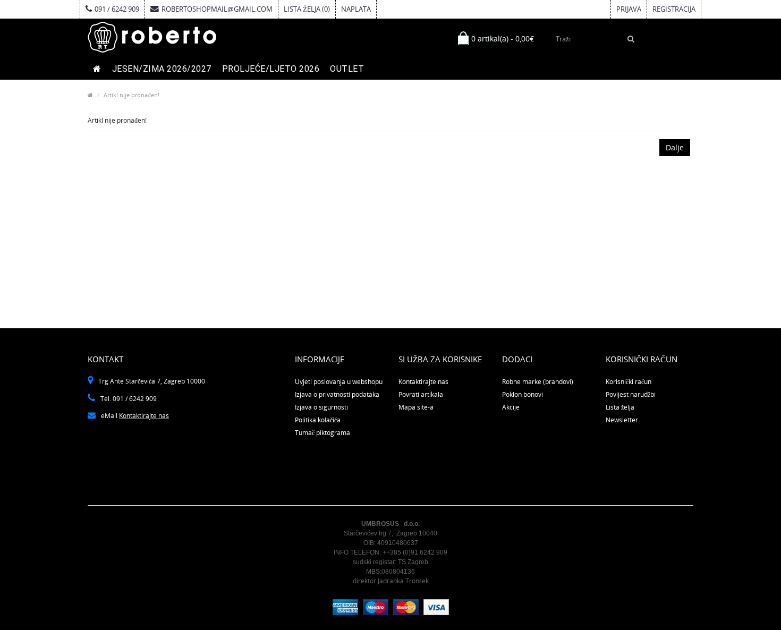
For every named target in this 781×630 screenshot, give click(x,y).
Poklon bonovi (522, 394)
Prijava (628, 9)
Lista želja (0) (307, 9)
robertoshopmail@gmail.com (217, 9)
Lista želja (620, 407)
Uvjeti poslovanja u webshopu (339, 381)
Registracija (673, 9)
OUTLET (347, 69)
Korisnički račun (628, 381)
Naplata (356, 9)
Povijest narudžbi (631, 394)
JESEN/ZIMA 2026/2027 (161, 69)
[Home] (90, 95)
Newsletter (622, 419)
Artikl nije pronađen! (131, 95)
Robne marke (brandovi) (537, 381)
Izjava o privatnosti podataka (337, 394)
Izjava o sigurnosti (321, 407)
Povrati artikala (420, 394)
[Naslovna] (97, 69)
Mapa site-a (416, 407)
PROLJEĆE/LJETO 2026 (271, 69)
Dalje (675, 147)
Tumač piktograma (322, 432)
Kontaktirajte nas (144, 415)
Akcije (511, 407)
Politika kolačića (318, 419)
